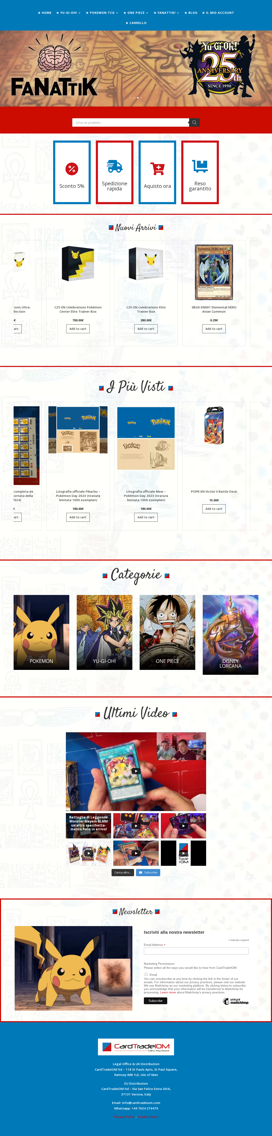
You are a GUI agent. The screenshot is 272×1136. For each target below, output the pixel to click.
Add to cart (13, 329)
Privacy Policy (124, 1117)
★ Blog (190, 13)
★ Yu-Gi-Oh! (66, 13)
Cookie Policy (148, 1117)
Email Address (155, 945)
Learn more (168, 992)
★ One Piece (134, 13)
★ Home (45, 13)
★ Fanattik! (165, 13)
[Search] (194, 122)
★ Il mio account (218, 13)
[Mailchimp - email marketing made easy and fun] (235, 1004)
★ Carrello (136, 23)
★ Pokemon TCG (100, 13)
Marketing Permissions (159, 963)
